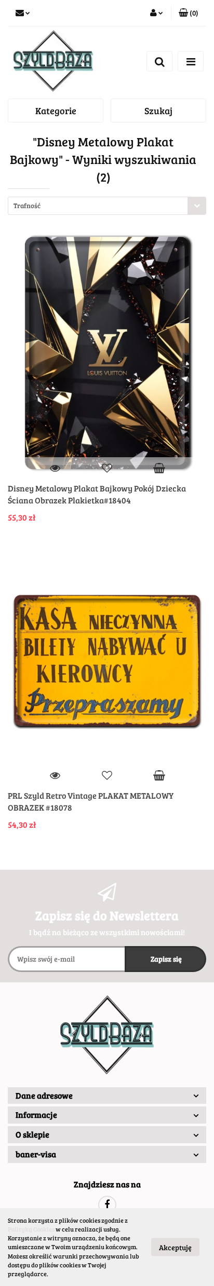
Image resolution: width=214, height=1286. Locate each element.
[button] (107, 1095)
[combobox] (107, 206)
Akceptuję (175, 1247)
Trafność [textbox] (27, 205)
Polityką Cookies (31, 1229)
